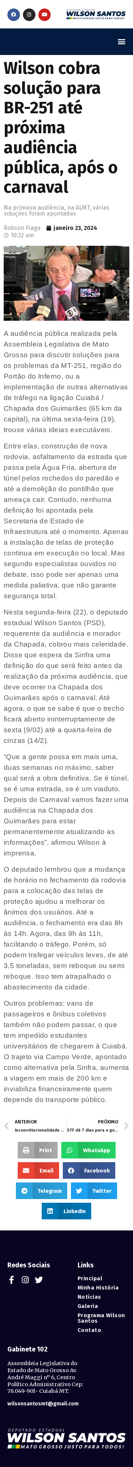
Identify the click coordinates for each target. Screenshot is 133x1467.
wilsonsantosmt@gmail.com (43, 1404)
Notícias (89, 1297)
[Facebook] (13, 14)
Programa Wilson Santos (101, 1318)
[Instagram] (29, 14)
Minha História (98, 1288)
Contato (89, 1330)
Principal (90, 1278)
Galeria (88, 1306)
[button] (121, 41)
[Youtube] (44, 14)
